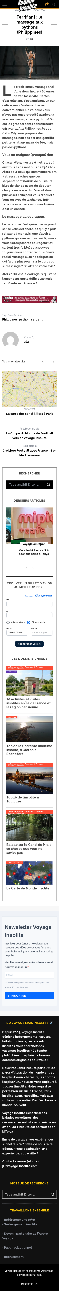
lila (31, 38)
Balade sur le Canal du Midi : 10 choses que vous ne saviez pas (28, 849)
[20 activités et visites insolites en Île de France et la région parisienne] (29, 694)
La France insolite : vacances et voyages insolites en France (25, 668)
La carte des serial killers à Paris (29, 413)
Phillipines (10, 319)
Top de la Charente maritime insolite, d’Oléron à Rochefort (29, 750)
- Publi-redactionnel (17, 1247)
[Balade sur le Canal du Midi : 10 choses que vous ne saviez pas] (29, 840)
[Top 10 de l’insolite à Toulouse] (29, 792)
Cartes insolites (15, 863)
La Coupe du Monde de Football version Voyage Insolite (29, 433)
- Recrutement (13, 1257)
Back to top (27, 1284)
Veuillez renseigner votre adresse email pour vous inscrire (29, 964)
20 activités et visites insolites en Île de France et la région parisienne (28, 703)
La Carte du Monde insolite (27, 888)
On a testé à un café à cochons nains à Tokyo (29, 552)
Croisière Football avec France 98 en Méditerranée (30, 450)
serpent (37, 319)
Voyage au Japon (29, 544)
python (24, 319)
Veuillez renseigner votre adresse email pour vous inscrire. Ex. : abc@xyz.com (27, 985)
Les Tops (12, 672)
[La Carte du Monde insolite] (29, 883)
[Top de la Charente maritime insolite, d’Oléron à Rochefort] (29, 741)
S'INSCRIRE (17, 995)
